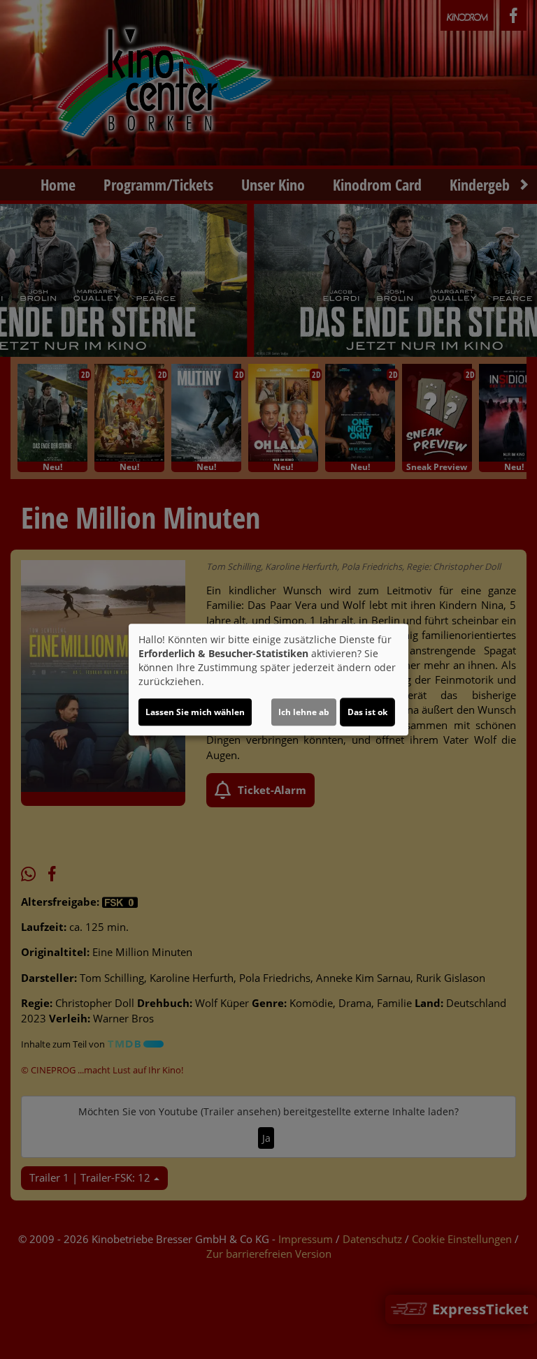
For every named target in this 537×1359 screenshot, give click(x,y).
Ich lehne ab (303, 712)
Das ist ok (367, 712)
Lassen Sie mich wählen (195, 712)
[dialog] (268, 679)
